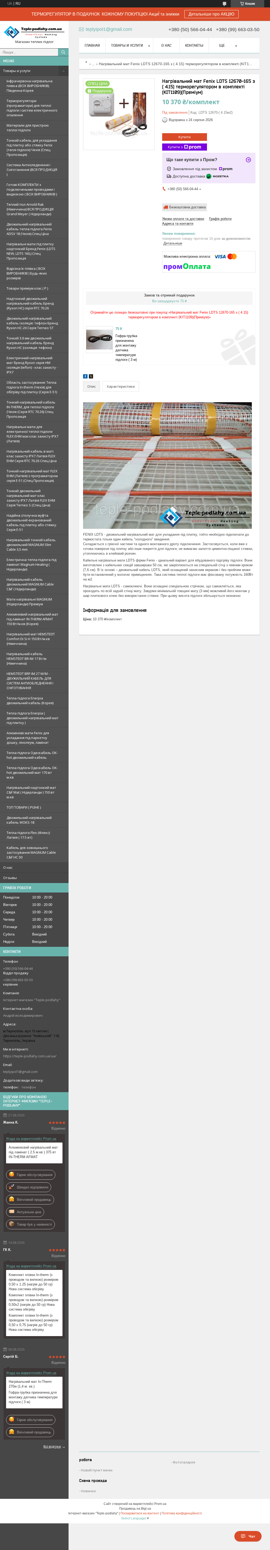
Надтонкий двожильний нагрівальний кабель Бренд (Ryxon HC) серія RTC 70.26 (30, 303)
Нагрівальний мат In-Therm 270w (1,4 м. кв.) (30, 1384)
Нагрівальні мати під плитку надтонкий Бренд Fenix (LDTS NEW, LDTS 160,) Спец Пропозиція (31, 251)
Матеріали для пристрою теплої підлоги (28, 127)
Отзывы (10, 877)
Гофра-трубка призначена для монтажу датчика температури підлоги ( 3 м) (33, 1397)
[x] (91, 377)
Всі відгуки (52, 1446)
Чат (252, 1536)
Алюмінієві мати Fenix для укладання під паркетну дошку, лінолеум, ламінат (28, 738)
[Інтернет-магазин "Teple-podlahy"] (34, 32)
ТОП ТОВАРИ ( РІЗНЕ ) (24, 807)
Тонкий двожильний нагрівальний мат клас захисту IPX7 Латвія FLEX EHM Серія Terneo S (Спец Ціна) (31, 497)
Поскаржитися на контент (139, 1513)
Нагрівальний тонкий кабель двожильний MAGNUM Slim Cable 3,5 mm (31, 545)
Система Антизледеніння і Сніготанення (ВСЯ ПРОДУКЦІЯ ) (32, 169)
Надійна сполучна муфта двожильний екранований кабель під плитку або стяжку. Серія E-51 (32, 522)
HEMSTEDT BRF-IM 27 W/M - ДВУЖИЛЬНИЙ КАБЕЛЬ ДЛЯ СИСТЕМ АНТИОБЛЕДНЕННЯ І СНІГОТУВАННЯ (30, 680)
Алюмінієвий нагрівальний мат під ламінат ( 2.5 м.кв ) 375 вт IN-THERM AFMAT (33, 1152)
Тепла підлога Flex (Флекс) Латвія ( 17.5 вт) (28, 835)
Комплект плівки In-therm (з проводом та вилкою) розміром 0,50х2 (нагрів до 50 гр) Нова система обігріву (33, 1302)
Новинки (88, 1491)
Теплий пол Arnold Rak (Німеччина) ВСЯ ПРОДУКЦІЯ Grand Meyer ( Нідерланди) (30, 209)
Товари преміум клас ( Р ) (27, 288)
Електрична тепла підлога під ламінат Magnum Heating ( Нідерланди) (31, 564)
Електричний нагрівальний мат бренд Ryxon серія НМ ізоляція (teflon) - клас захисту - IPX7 (32, 365)
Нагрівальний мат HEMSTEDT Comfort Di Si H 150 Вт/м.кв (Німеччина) (31, 639)
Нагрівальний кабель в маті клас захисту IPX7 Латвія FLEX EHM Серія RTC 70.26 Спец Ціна (32, 456)
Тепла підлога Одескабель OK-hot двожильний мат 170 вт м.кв (32, 772)
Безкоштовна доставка (187, 207)
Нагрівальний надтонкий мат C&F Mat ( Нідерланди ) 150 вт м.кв (31, 792)
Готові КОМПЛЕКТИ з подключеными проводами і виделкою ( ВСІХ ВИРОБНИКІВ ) (32, 189)
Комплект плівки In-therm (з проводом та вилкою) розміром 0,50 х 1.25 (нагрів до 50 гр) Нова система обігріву (33, 1282)
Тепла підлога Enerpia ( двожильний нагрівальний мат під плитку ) (33, 718)
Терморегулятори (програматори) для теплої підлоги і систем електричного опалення (32, 107)
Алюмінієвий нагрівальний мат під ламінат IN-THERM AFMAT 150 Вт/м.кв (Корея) (32, 619)
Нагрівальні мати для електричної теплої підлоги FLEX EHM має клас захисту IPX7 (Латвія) (32, 433)
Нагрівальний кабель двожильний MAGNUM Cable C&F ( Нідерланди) (30, 584)
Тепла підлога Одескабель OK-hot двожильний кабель (32, 755)
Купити (185, 137)
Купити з (175, 147)
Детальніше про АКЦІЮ (211, 14)
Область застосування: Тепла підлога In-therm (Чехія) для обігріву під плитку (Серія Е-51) (32, 387)
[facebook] (85, 377)
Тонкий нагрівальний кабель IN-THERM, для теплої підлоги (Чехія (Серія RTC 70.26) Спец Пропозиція (31, 409)
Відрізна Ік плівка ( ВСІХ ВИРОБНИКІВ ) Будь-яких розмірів (27, 273)
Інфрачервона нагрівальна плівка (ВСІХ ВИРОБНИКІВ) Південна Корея (29, 86)
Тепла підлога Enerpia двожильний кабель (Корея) (30, 700)
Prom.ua (160, 1504)
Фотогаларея (184, 1462)
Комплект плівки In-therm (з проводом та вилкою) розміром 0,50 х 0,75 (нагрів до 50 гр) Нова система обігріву (33, 1322)
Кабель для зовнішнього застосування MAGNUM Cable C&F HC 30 (31, 852)
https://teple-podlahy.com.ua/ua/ (29, 1056)
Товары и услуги (16, 70)
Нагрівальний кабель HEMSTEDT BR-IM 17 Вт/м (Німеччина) (26, 658)
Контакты (194, 45)
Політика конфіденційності (182, 1513)
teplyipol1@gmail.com (20, 1071)
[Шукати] (63, 52)
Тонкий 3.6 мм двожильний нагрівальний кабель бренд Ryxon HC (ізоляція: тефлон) (30, 343)
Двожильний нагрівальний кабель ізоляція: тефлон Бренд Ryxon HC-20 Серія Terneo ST (32, 323)
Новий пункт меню (97, 1470)
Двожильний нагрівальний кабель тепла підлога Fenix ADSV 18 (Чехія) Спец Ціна (29, 229)
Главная (92, 45)
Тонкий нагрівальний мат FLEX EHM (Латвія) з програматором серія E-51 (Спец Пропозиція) (32, 476)
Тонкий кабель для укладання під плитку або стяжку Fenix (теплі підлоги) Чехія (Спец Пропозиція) (32, 147)
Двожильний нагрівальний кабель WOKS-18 (29, 820)
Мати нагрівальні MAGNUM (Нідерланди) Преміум (29, 601)
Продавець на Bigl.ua (135, 1508)
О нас (7, 867)
